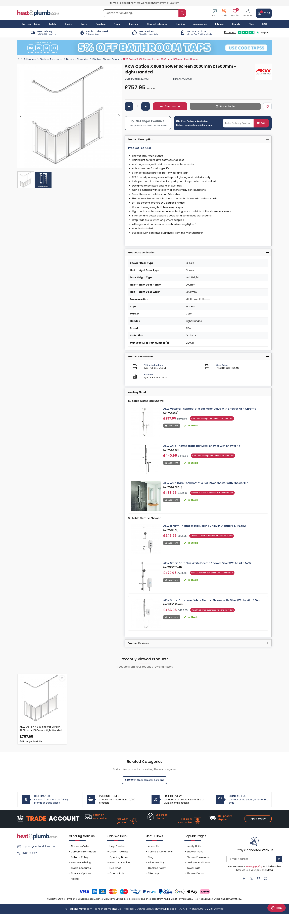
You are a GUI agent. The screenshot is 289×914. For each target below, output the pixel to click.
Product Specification (141, 252)
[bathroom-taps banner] (144, 47)
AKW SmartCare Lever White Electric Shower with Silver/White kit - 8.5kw (212, 600)
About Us (153, 846)
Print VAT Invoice (120, 862)
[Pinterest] (258, 878)
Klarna (75, 879)
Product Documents (141, 356)
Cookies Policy (157, 868)
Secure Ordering (81, 862)
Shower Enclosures (198, 857)
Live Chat (115, 868)
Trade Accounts (81, 868)
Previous (20, 116)
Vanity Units (194, 846)
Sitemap (153, 873)
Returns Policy (79, 857)
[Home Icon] (18, 59)
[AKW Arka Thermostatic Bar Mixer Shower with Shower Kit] (146, 459)
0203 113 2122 (29, 853)
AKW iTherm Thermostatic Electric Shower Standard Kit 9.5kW (205, 526)
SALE (264, 24)
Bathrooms (30, 59)
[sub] (129, 106)
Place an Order (80, 846)
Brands (236, 24)
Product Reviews (138, 643)
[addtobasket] (225, 106)
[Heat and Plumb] (38, 13)
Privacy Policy (156, 862)
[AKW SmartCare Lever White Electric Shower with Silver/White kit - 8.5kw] (146, 613)
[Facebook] (244, 878)
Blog (150, 857)
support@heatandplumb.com (39, 846)
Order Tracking (119, 851)
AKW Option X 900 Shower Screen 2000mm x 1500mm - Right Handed (41, 728)
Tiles (251, 24)
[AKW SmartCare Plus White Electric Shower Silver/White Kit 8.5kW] (146, 576)
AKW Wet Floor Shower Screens (144, 780)
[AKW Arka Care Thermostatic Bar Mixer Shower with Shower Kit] (146, 496)
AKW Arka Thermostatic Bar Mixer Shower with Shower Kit (201, 446)
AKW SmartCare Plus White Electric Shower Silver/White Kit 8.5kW (207, 563)
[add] (145, 106)
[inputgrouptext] (182, 13)
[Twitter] (251, 878)
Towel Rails (193, 868)
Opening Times (119, 857)
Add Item (173, 425)
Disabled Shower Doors (105, 59)
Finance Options (81, 873)
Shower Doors (195, 873)
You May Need (168, 106)
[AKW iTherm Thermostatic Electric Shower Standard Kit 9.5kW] (146, 539)
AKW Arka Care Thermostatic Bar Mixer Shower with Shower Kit (205, 483)
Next (119, 116)
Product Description (140, 139)
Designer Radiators (198, 862)
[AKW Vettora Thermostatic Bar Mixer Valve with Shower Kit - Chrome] (146, 422)
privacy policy (254, 866)
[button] (248, 13)
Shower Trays (195, 851)
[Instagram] (265, 878)
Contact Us (117, 873)
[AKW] (263, 72)
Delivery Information (83, 851)
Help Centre (117, 846)
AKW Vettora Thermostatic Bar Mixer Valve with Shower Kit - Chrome (209, 409)
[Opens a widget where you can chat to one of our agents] (276, 908)
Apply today (258, 818)
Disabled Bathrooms (51, 59)
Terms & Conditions (160, 851)
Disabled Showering (77, 59)
